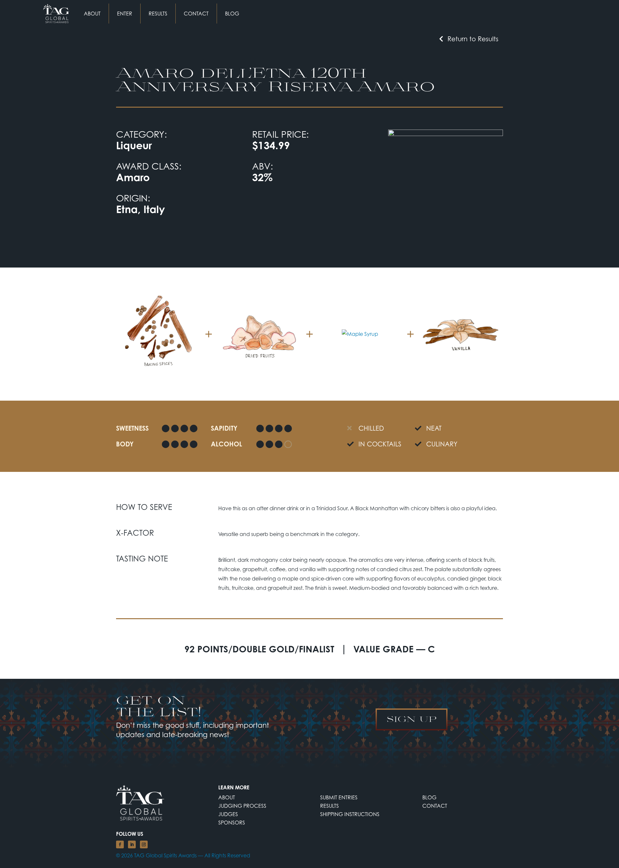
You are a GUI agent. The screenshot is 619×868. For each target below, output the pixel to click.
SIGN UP (412, 719)
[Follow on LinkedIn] (132, 844)
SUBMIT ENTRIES (339, 797)
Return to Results (472, 39)
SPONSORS (231, 822)
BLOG (232, 13)
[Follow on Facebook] (120, 844)
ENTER (124, 13)
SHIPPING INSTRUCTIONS (349, 814)
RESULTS (158, 13)
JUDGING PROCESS (242, 806)
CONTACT (196, 13)
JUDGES (228, 814)
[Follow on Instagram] (144, 844)
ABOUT (92, 13)
